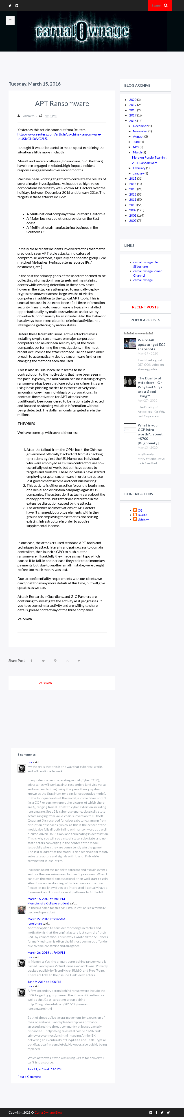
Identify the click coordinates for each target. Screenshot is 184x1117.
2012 (133, 194)
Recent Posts (145, 307)
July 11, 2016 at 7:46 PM (44, 1069)
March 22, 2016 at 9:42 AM (46, 919)
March (137, 152)
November (140, 131)
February (139, 168)
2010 (133, 205)
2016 (133, 121)
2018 (133, 110)
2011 (133, 199)
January (139, 173)
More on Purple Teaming (149, 157)
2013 (133, 189)
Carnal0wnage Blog (48, 1112)
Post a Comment (29, 1076)
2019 (133, 105)
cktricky (143, 519)
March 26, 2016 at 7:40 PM (46, 952)
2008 (133, 215)
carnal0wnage (143, 280)
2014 (133, 184)
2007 (133, 220)
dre (30, 762)
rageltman (35, 923)
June (136, 142)
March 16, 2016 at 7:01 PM (46, 899)
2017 (133, 115)
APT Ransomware (145, 163)
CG (140, 510)
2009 (133, 210)
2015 (133, 178)
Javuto (142, 515)
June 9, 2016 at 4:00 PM (44, 982)
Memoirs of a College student (48, 903)
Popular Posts (145, 320)
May (136, 147)
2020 (133, 99)
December (140, 126)
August (138, 136)
